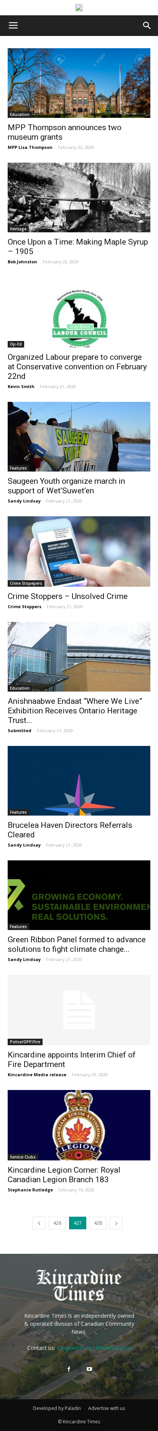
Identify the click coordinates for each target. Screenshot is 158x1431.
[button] (147, 25)
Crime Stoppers (24, 606)
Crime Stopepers (26, 583)
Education (20, 114)
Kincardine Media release (37, 1074)
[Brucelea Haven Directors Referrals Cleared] (79, 781)
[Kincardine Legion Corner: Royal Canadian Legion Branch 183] (79, 1125)
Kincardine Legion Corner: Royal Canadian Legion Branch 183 (64, 1174)
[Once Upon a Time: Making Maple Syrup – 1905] (79, 197)
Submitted (19, 730)
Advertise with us (106, 1408)
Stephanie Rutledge (30, 1190)
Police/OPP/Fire (25, 1041)
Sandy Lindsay (24, 501)
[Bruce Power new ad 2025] (79, 7)
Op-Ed (16, 344)
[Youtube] (89, 1369)
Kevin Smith (21, 386)
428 (98, 1223)
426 (57, 1223)
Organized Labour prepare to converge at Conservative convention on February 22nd (77, 366)
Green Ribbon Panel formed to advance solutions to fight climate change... (77, 944)
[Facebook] (68, 1369)
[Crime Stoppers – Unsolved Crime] (79, 551)
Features (18, 468)
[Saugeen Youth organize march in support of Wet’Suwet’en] (79, 437)
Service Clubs (23, 1157)
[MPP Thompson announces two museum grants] (79, 83)
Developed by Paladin (57, 1408)
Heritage (18, 229)
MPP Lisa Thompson (30, 147)
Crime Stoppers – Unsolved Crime (68, 596)
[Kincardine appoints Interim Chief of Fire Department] (79, 1010)
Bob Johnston (22, 261)
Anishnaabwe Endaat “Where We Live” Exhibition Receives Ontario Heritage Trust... (75, 711)
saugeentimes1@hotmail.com (94, 1347)
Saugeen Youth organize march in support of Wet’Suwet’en (66, 485)
